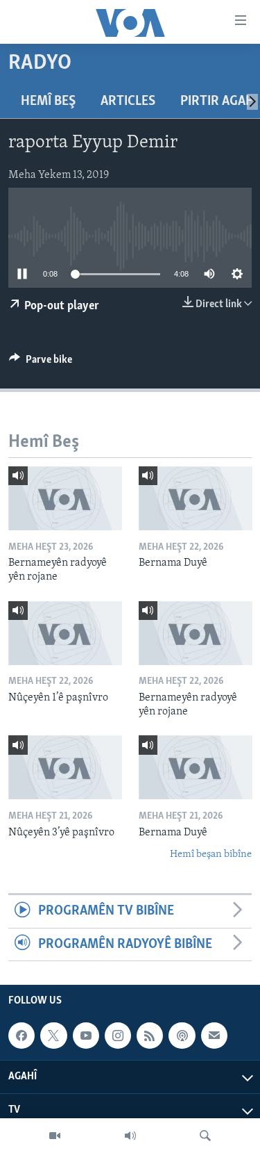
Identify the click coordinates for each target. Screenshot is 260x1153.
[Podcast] (181, 1035)
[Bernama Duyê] (195, 498)
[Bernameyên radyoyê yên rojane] (65, 498)
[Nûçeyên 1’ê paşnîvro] (65, 633)
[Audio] (130, 1135)
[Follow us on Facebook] (21, 1035)
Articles (128, 101)
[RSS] (150, 1035)
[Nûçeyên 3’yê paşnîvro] (65, 767)
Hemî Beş (48, 101)
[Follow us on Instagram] (118, 1035)
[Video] (55, 1135)
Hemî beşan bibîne (211, 854)
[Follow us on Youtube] (86, 1035)
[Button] (40, 363)
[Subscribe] (214, 1035)
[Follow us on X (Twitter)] (53, 1035)
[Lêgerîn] (205, 1135)
